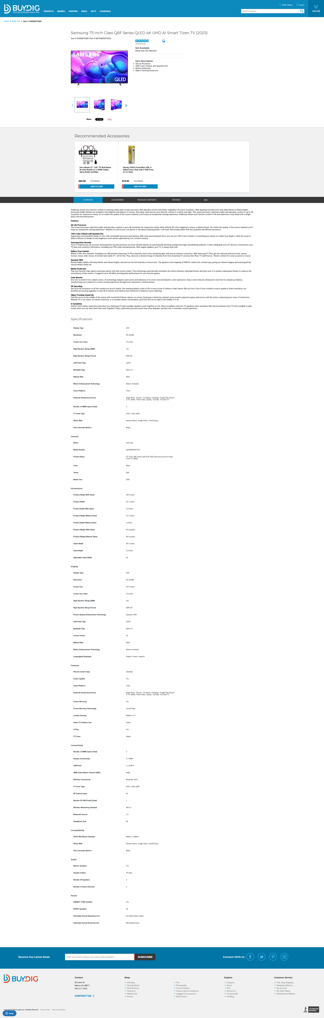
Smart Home (181, 996)
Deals (84, 11)
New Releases (133, 988)
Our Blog (230, 996)
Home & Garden (182, 988)
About (229, 985)
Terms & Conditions (58, 1010)
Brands (61, 11)
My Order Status (283, 991)
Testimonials (232, 994)
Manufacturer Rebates (286, 994)
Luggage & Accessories (186, 994)
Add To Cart (96, 186)
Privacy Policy (45, 1010)
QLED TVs (16, 21)
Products (49, 11)
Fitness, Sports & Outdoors (187, 991)
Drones (130, 996)
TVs (177, 982)
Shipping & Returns (284, 985)
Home (6, 21)
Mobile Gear (132, 994)
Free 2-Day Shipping (285, 982)
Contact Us (83, 995)
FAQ (228, 988)
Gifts (93, 11)
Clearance (105, 11)
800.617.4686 (81, 988)
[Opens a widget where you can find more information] (9, 1013)
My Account (282, 988)
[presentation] (73, 105)
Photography (181, 985)
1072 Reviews (140, 44)
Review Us (231, 991)
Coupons (73, 11)
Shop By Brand (133, 985)
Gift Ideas (131, 982)
